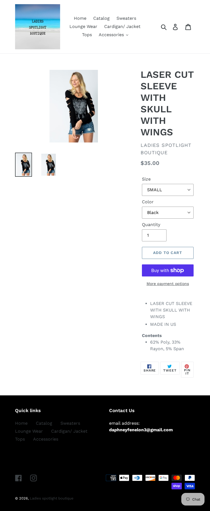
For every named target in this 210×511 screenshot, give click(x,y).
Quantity (151, 224)
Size (146, 179)
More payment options (168, 283)
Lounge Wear (29, 431)
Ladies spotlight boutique (52, 498)
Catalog (44, 423)
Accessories (45, 439)
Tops (20, 439)
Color (148, 201)
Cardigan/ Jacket (69, 431)
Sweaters (70, 423)
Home (21, 423)
